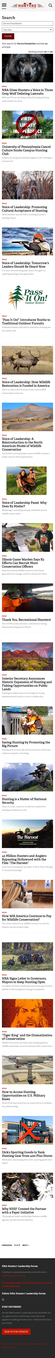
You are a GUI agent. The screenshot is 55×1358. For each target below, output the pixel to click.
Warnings (25, 1344)
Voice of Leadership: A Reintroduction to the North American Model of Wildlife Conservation (22, 444)
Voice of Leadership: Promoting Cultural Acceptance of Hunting (24, 209)
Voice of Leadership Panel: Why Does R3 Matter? (24, 504)
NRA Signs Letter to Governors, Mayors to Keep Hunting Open (24, 980)
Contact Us (16, 1344)
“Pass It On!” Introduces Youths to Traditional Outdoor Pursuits (26, 321)
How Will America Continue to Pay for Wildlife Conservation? (26, 918)
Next (25, 1245)
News (4, 87)
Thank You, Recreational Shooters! (26, 620)
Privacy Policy (6, 1344)
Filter (8, 36)
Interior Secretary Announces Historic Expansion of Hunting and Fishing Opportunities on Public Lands (27, 684)
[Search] (50, 5)
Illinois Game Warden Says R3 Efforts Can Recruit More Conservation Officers (23, 562)
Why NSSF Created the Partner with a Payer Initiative (24, 1210)
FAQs (32, 1344)
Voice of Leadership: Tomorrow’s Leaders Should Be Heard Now (25, 265)
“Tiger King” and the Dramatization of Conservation (27, 1037)
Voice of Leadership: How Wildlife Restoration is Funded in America (26, 384)
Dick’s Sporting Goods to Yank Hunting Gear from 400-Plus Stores (27, 1154)
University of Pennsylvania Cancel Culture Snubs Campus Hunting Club (26, 150)
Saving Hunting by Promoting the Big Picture (26, 744)
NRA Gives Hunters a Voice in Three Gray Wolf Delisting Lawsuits (27, 92)
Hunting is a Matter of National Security (24, 801)
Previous (7, 1245)
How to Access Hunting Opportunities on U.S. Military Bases (23, 1095)
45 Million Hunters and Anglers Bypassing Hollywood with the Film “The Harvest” (24, 859)
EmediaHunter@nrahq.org (13, 1275)
